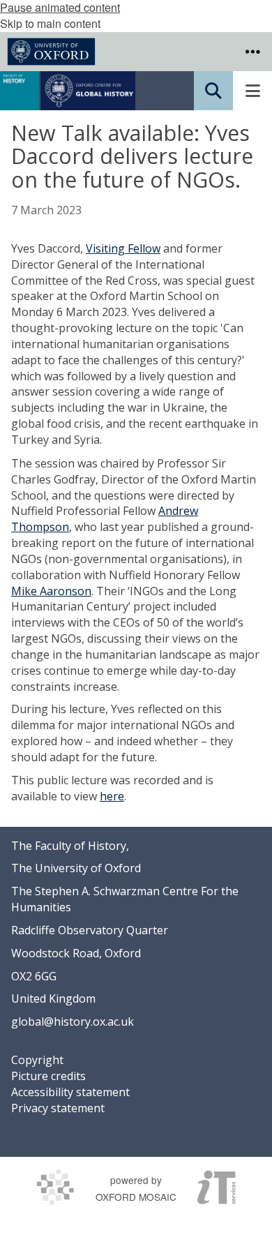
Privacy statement (58, 1108)
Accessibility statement (70, 1092)
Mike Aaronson (51, 591)
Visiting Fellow (123, 248)
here (112, 796)
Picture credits (48, 1076)
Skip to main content (50, 23)
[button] (252, 51)
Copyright (37, 1060)
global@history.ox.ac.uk (72, 1021)
